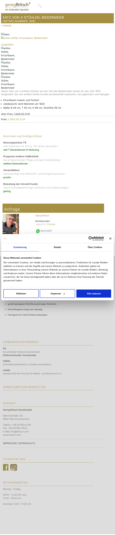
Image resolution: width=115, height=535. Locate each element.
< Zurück (6, 25)
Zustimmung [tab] (20, 247)
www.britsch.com (12, 434)
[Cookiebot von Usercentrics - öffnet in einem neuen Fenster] (91, 238)
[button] (108, 527)
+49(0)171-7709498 (45, 224)
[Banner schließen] (110, 238)
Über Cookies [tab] (95, 247)
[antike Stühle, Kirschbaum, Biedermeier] (8, 53)
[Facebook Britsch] (5, 467)
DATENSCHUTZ (26, 443)
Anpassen (56, 293)
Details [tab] (57, 247)
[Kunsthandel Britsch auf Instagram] (13, 467)
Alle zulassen (94, 293)
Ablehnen (21, 293)
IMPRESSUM (9, 443)
